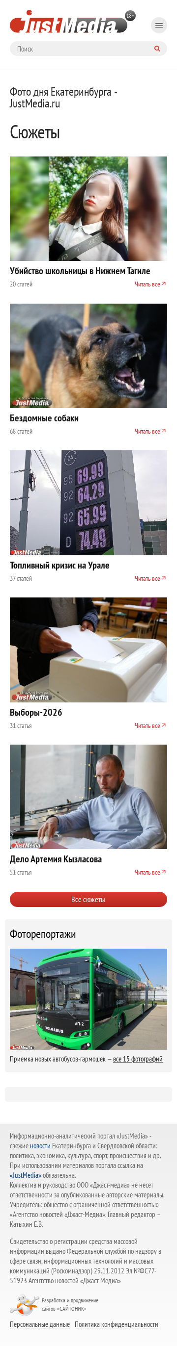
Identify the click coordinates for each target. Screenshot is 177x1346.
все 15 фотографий (138, 1058)
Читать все (147, 284)
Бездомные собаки (44, 418)
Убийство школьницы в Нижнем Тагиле (80, 271)
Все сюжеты (88, 899)
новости (40, 1145)
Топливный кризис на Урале (60, 565)
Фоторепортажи (43, 934)
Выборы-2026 (36, 712)
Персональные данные (40, 1324)
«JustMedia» (25, 1175)
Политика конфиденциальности (116, 1324)
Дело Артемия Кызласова (56, 859)
